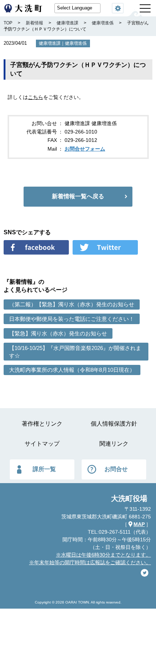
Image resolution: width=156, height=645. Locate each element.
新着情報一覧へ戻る (78, 196)
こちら (35, 97)
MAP (139, 524)
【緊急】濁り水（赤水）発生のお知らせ (58, 333)
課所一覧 (44, 469)
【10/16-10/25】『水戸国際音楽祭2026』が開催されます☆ (75, 352)
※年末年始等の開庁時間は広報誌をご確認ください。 (90, 562)
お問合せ (116, 469)
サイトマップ (42, 444)
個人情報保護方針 (114, 424)
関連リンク (113, 444)
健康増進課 (50, 43)
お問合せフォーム (85, 149)
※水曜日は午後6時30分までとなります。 (103, 555)
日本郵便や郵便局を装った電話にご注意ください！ (71, 319)
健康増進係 (76, 43)
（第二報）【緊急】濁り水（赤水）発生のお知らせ (71, 304)
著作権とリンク (42, 424)
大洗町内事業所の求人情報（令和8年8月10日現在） (72, 370)
